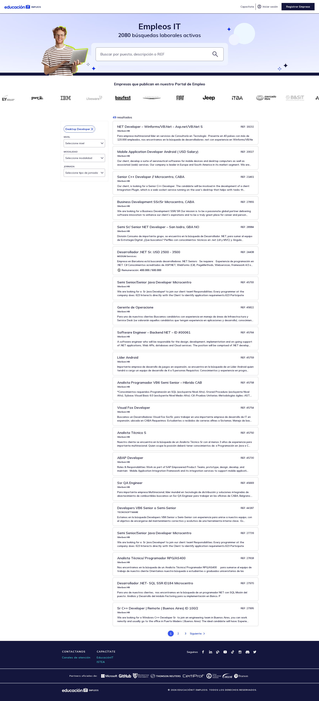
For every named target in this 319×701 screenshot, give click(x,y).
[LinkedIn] (210, 652)
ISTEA (101, 662)
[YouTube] (225, 652)
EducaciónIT (105, 657)
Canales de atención (76, 657)
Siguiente (196, 633)
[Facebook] (203, 652)
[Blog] (218, 652)
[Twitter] (255, 652)
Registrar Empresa (298, 6)
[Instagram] (240, 652)
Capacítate (247, 6)
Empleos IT (159, 26)
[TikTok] (232, 652)
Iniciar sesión (267, 6)
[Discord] (247, 652)
